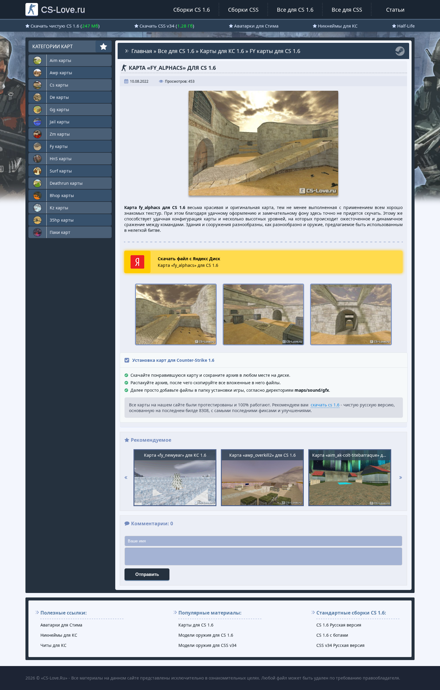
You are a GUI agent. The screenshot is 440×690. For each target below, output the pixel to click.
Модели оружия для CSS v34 (207, 645)
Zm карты (60, 134)
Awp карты (61, 72)
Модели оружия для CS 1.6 (205, 635)
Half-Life (406, 26)
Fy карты (59, 146)
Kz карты (59, 208)
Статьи (395, 9)
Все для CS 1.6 (295, 9)
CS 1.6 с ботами (332, 635)
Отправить (147, 574)
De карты (59, 97)
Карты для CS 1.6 (195, 625)
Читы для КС (53, 645)
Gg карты (59, 109)
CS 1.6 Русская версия (338, 625)
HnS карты (61, 158)
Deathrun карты (66, 183)
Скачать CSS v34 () (166, 26)
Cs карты (59, 85)
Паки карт (60, 232)
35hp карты (62, 220)
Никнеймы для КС (337, 26)
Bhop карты (62, 195)
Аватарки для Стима (256, 26)
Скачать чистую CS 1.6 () (65, 26)
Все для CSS (347, 9)
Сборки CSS (243, 9)
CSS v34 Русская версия (340, 645)
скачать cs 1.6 (325, 405)
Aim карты (60, 60)
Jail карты (59, 122)
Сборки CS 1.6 (191, 9)
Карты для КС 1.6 (222, 51)
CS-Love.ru (63, 9)
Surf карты (61, 171)
